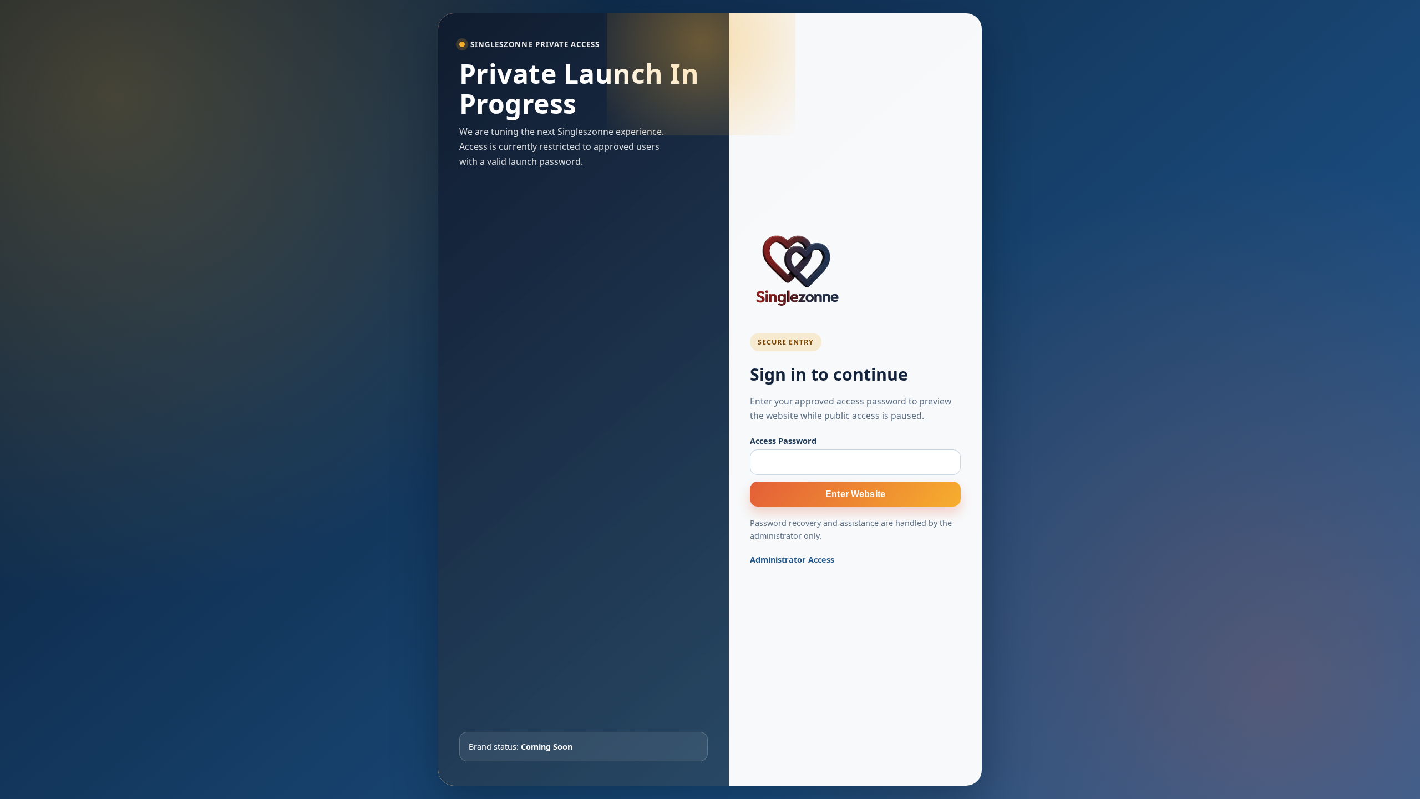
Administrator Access (792, 559)
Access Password (783, 441)
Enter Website (855, 494)
